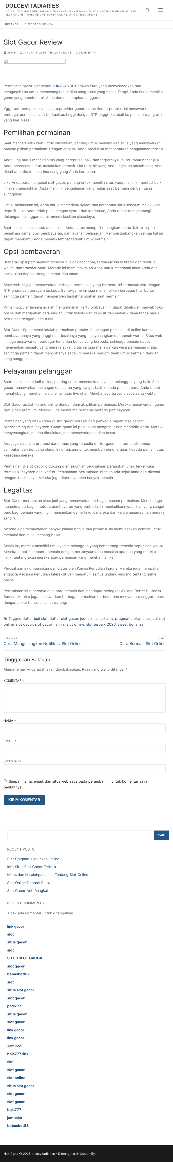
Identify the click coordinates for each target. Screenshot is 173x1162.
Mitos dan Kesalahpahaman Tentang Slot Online (47, 874)
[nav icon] (160, 10)
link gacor (15, 926)
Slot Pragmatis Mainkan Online (33, 859)
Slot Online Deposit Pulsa (28, 882)
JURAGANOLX (64, 86)
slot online (75, 624)
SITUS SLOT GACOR (24, 958)
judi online (89, 618)
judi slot (106, 618)
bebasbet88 (18, 974)
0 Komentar (87, 52)
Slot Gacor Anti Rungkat (27, 890)
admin (11, 52)
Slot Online (61, 52)
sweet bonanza (130, 624)
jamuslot (14, 1117)
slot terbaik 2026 (101, 624)
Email (10, 741)
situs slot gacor (20, 990)
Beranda (11, 24)
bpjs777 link (17, 1054)
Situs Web (13, 761)
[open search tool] (148, 10)
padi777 (14, 1006)
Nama (10, 720)
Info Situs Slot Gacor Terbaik (31, 866)
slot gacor (24, 624)
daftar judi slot (35, 618)
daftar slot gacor (64, 618)
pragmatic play (128, 618)
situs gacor (17, 942)
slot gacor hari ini (50, 624)
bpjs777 (14, 1109)
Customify (87, 1153)
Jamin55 (14, 1046)
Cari (161, 835)
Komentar (14, 680)
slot (10, 934)
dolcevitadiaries (32, 5)
